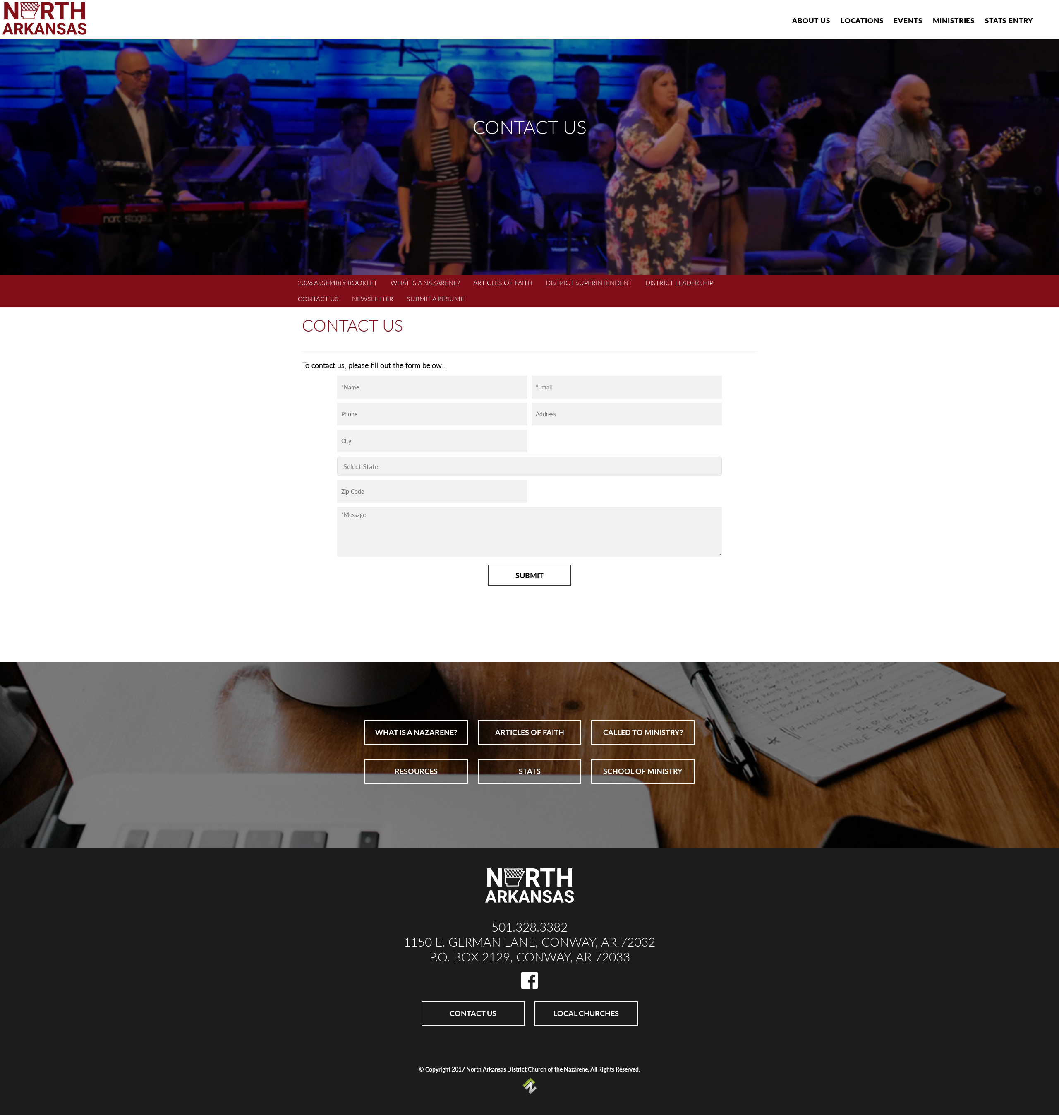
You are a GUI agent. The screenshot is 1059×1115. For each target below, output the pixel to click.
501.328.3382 (529, 926)
